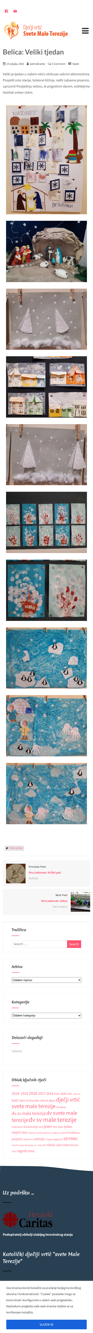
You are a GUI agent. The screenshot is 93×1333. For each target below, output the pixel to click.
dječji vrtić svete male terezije (46, 1103)
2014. (16, 1093)
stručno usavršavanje (23, 1145)
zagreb (22, 1150)
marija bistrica (43, 1132)
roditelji (39, 1139)
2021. (70, 1094)
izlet (40, 1126)
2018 (49, 1093)
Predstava (73, 1132)
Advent (77, 1093)
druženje (61, 1107)
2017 (42, 1093)
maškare (55, 1132)
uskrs (59, 1145)
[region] (46, 1307)
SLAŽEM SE (46, 1324)
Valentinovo (70, 1145)
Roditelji (33, 878)
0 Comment (58, 64)
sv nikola (49, 1145)
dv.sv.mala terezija (29, 1113)
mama (31, 1132)
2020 (63, 1093)
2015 (24, 1093)
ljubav (68, 1126)
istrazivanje (30, 1127)
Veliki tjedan (16, 848)
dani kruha (26, 1100)
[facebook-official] (6, 11)
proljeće (17, 1139)
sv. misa (38, 1145)
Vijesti (75, 64)
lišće (55, 1126)
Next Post (54, 898)
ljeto (60, 1127)
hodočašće (17, 1126)
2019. (57, 1094)
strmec (70, 1138)
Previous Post (45, 869)
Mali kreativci (60, 906)
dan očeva (41, 1100)
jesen (48, 1126)
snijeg (48, 1139)
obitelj (63, 1132)
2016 (33, 1093)
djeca (52, 1100)
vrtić (14, 1151)
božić (15, 1100)
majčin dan (20, 1132)
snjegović (57, 1139)
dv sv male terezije (52, 1119)
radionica (28, 1139)
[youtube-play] (15, 11)
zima (30, 1150)
